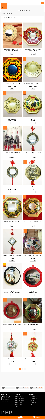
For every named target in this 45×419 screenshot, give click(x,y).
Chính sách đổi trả (19, 402)
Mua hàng (33, 54)
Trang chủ (3, 13)
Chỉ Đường (38, 417)
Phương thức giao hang (20, 400)
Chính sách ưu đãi (33, 402)
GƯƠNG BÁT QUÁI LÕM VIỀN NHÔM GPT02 (32, 221)
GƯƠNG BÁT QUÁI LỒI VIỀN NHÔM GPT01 (12, 221)
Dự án (31, 404)
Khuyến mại (32, 400)
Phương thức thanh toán (20, 398)
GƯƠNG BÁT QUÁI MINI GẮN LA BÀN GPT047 (12, 255)
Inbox (23, 417)
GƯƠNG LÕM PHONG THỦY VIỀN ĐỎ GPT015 (12, 324)
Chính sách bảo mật (33, 396)
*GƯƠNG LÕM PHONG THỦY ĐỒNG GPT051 (32, 83)
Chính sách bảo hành (33, 398)
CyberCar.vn (18, 407)
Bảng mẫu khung (19, 404)
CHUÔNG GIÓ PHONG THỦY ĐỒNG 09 (12, 152)
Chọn (12, 54)
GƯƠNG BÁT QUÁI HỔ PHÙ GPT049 (33, 186)
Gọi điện (9, 417)
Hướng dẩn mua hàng (19, 396)
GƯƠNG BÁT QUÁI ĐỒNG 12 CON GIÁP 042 (32, 152)
